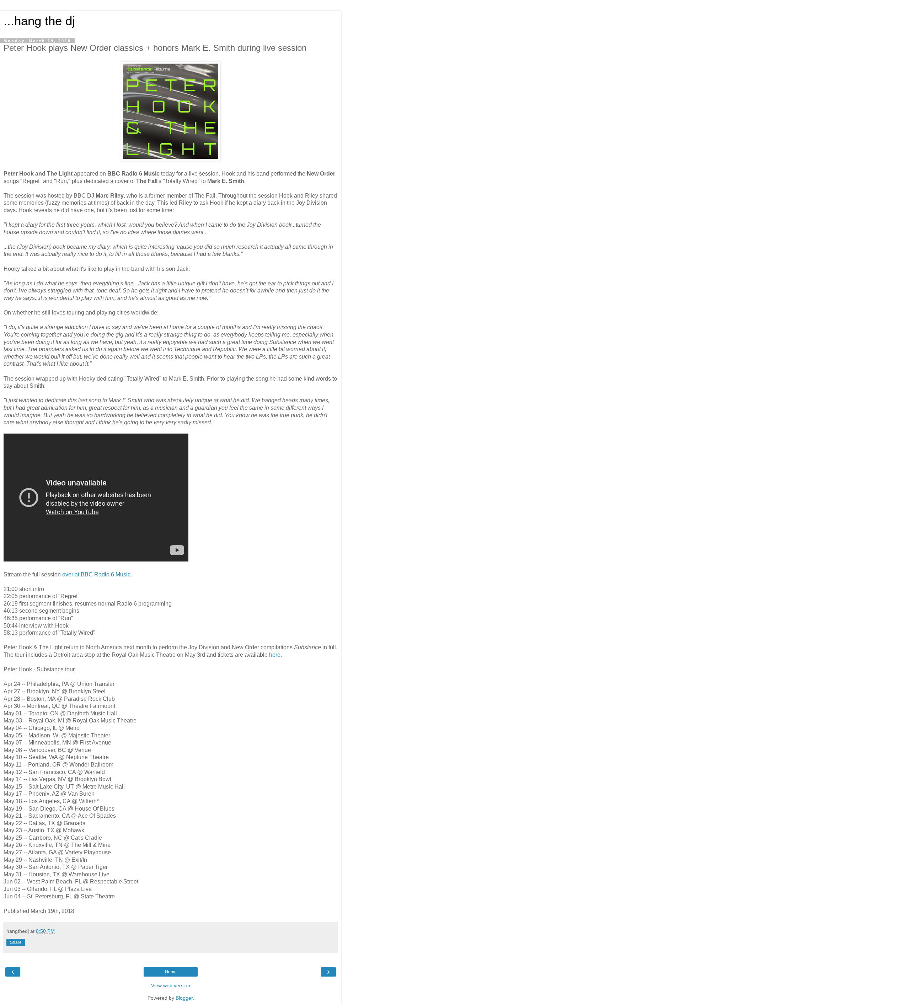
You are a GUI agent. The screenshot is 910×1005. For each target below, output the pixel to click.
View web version (170, 985)
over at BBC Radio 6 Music (96, 574)
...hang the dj (39, 21)
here (274, 655)
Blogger (184, 998)
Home (171, 971)
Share (16, 942)
